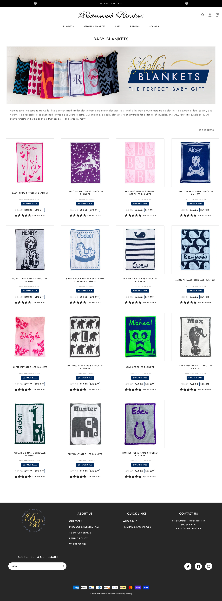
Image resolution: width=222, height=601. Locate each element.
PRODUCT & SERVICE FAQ (84, 526)
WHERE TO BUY (77, 544)
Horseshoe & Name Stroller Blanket (140, 454)
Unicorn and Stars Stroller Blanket (85, 193)
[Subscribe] (62, 566)
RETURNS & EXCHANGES (137, 526)
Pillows (135, 26)
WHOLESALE (130, 521)
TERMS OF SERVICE (80, 532)
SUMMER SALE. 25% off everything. (111, 3)
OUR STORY (75, 521)
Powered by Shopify (124, 593)
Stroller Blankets (94, 26)
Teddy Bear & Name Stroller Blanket (195, 193)
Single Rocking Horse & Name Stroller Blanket (85, 280)
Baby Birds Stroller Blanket (30, 193)
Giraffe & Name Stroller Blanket (30, 454)
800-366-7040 (188, 524)
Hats (117, 26)
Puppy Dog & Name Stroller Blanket (30, 280)
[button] (202, 15)
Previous (35, 3)
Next (186, 3)
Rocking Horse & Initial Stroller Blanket (140, 193)
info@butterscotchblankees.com (189, 520)
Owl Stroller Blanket (140, 367)
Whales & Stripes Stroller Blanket (140, 280)
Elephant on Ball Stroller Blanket (195, 367)
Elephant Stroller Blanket (85, 454)
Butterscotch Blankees (106, 593)
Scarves (154, 26)
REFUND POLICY (78, 538)
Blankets (68, 26)
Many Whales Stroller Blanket (195, 280)
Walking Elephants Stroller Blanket (85, 367)
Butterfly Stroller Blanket (30, 367)
